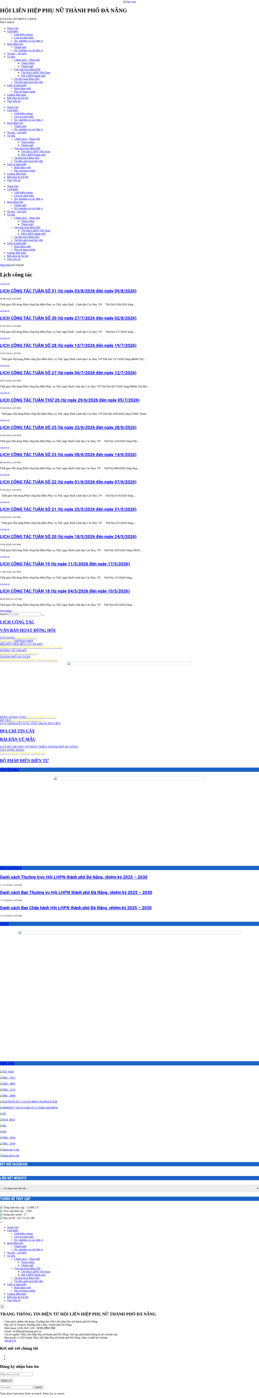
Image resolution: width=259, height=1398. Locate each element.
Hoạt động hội (15, 43)
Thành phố (20, 47)
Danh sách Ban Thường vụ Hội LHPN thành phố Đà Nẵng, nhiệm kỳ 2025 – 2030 (76, 892)
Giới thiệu (12, 31)
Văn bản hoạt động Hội (27, 69)
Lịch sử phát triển (24, 37)
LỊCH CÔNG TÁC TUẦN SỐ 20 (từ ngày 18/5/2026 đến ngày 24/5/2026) (68, 536)
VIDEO (4, 924)
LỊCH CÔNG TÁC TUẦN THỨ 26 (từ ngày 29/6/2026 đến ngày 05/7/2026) (70, 400)
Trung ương (27, 63)
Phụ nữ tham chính (24, 91)
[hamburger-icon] (1, 1222)
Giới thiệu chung (23, 34)
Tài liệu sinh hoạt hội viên (28, 82)
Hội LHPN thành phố (33, 75)
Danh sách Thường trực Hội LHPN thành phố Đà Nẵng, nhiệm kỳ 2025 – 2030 (73, 877)
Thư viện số (13, 101)
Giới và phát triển (16, 85)
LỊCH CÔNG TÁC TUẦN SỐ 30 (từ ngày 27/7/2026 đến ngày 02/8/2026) (68, 318)
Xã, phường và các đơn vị (28, 40)
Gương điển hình (16, 94)
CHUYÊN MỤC (9, 770)
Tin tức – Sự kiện (16, 53)
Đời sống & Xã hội (17, 97)
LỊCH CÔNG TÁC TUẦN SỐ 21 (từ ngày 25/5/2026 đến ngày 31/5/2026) (68, 509)
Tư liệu (11, 56)
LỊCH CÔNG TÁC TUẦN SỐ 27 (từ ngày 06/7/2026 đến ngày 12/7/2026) (68, 372)
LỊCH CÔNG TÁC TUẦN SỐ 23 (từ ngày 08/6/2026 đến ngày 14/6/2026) (68, 454)
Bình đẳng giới (22, 88)
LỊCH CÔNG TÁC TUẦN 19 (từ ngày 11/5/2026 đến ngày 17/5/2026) (65, 563)
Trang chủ (12, 28)
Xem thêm (6, 610)
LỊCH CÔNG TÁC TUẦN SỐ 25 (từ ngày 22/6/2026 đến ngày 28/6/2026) (68, 427)
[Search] (43, 615)
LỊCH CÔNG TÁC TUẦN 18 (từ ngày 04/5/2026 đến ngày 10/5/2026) (65, 591)
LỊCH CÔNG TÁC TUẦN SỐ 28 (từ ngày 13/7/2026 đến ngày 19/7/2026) (68, 345)
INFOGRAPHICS (11, 868)
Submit (38, 1387)
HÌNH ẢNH (7, 1063)
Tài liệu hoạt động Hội (26, 78)
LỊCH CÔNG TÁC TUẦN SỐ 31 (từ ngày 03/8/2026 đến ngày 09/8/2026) (68, 290)
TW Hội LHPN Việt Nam (35, 72)
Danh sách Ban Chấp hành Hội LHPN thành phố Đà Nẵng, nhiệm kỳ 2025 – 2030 (76, 907)
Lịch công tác (5, 284)
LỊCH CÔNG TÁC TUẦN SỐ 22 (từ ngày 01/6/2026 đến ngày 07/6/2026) (68, 481)
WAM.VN (10, 1340)
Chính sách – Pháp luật (27, 59)
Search (4, 614)
